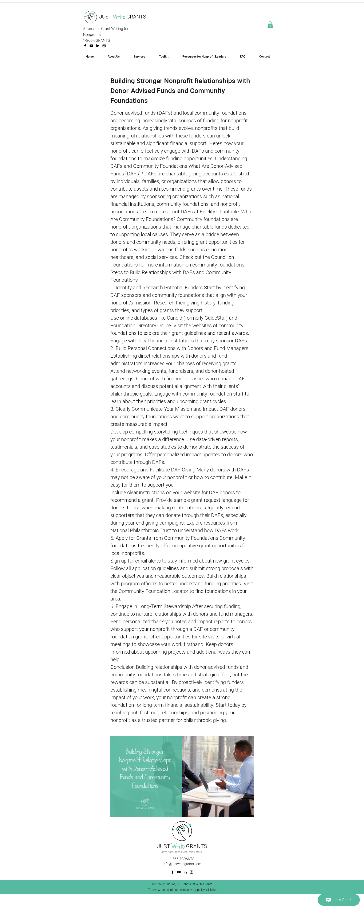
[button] (270, 24)
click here (212, 890)
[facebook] (85, 46)
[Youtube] (91, 46)
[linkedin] (98, 46)
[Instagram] (104, 46)
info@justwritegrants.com (182, 864)
